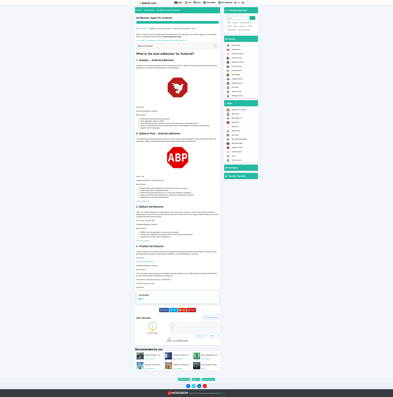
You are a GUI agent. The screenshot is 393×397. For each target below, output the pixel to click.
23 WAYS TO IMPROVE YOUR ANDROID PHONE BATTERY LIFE (162, 40)
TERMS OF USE (184, 379)
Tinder (229, 26)
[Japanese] (239, 2)
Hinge (235, 26)
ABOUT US (196, 379)
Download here (143, 201)
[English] (235, 2)
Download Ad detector (146, 261)
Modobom (222, 393)
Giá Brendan (142, 28)
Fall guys (235, 22)
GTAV (229, 22)
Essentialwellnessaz (244, 30)
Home (139, 10)
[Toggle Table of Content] (214, 46)
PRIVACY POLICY (208, 379)
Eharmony (242, 26)
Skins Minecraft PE (245, 22)
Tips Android (149, 10)
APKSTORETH (232, 30)
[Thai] (243, 2)
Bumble (250, 26)
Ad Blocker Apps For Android (168, 10)
